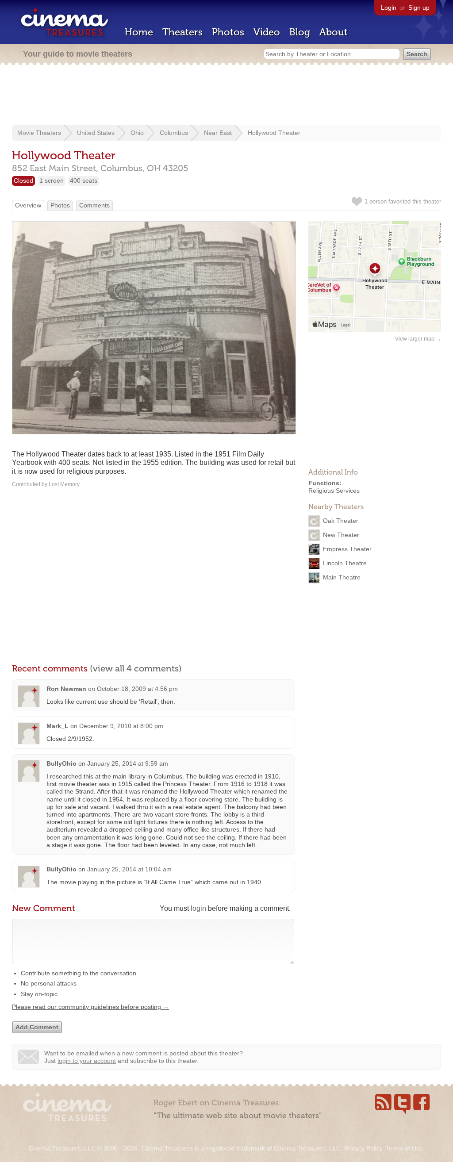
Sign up (419, 7)
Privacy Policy (363, 1148)
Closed (23, 180)
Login (388, 7)
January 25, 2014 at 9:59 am (127, 763)
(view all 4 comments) (136, 668)
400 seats (83, 180)
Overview (28, 205)
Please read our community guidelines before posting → (90, 1006)
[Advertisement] (226, 96)
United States (96, 132)
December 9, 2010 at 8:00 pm (121, 725)
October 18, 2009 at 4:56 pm (137, 688)
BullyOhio (61, 763)
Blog (299, 32)
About (333, 32)
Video (266, 32)
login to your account (87, 1060)
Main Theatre (342, 576)
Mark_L (57, 725)
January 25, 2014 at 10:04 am (129, 869)
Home (139, 32)
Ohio (137, 132)
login (198, 908)
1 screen (51, 180)
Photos (228, 32)
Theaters (182, 32)
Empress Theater (347, 548)
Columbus (174, 132)
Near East (218, 132)
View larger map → (418, 339)
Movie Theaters (39, 132)
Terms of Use (404, 1148)
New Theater (341, 534)
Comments (94, 205)
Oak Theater (340, 520)
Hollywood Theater (274, 132)
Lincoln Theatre (345, 562)
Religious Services (334, 490)
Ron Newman (66, 688)
